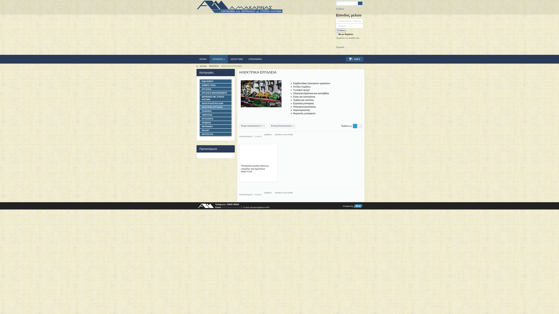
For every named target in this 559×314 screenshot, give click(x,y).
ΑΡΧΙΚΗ (203, 59)
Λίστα (360, 126)
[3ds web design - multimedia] (358, 206)
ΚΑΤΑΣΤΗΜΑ (237, 59)
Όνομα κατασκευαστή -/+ (251, 126)
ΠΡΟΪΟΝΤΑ (218, 59)
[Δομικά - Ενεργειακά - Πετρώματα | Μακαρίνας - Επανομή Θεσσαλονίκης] (239, 8)
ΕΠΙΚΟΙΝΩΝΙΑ (255, 59)
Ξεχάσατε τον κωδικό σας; (348, 38)
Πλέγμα (355, 126)
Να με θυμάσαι (345, 34)
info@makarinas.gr (231, 207)
